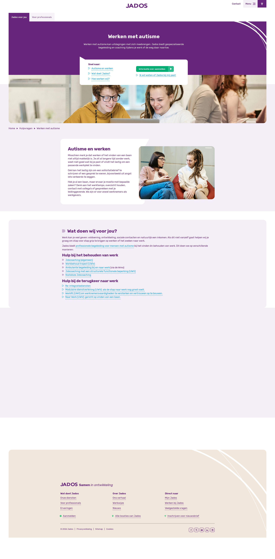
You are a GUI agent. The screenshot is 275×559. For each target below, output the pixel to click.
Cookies (109, 529)
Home (12, 128)
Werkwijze (118, 503)
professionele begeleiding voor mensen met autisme (105, 245)
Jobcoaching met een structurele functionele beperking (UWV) (101, 271)
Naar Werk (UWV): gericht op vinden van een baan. (93, 297)
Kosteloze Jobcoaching (78, 274)
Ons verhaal (119, 497)
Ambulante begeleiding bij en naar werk (88, 267)
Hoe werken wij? (101, 78)
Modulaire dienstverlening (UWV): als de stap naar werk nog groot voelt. (105, 289)
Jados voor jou (19, 17)
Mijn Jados (171, 497)
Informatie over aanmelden (152, 69)
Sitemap (99, 529)
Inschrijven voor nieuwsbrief (183, 515)
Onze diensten (68, 497)
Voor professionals (42, 17)
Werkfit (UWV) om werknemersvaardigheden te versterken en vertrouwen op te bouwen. (114, 293)
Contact (236, 3)
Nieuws (117, 508)
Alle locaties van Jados (128, 515)
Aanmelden (69, 515)
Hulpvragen (25, 128)
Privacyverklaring (84, 529)
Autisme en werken (102, 68)
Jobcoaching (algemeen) (79, 260)
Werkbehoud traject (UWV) (80, 263)
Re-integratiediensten (78, 285)
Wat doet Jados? (101, 73)
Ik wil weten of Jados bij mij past (157, 75)
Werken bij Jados (174, 503)
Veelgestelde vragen (176, 508)
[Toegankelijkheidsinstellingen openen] (262, 4)
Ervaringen (66, 508)
